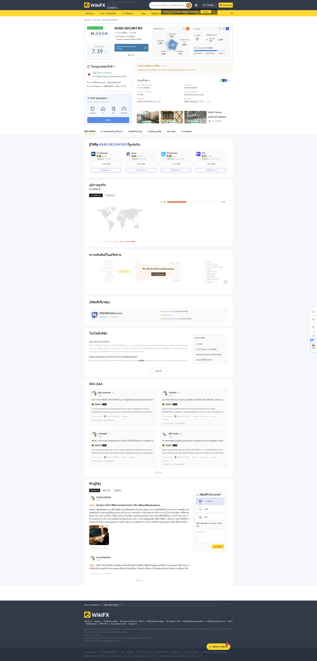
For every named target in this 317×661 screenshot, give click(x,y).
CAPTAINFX (206, 652)
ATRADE (163, 656)
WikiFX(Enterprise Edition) (193, 621)
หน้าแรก (87, 20)
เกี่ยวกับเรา (88, 621)
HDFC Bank (102, 656)
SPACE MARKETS (162, 652)
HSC (200, 656)
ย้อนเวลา (131, 55)
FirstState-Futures (177, 656)
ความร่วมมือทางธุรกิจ (117, 624)
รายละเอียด (106, 164)
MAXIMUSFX (89, 656)
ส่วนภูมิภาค (132, 624)
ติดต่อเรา (98, 621)
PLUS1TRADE (115, 656)
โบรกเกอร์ (96, 20)
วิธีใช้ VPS (103, 624)
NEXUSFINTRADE (144, 652)
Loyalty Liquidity (191, 652)
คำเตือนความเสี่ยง (111, 621)
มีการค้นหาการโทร (173, 621)
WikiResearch (91, 624)
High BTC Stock (220, 652)
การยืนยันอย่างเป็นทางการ (216, 621)
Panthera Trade (90, 652)
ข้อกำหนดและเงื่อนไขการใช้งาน (132, 621)
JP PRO (153, 656)
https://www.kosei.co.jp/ (193, 95)
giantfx (127, 656)
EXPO (230, 621)
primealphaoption (140, 656)
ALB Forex (191, 656)
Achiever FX (176, 652)
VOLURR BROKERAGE (109, 652)
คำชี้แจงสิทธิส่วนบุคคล (155, 621)
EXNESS (130, 652)
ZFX (122, 652)
